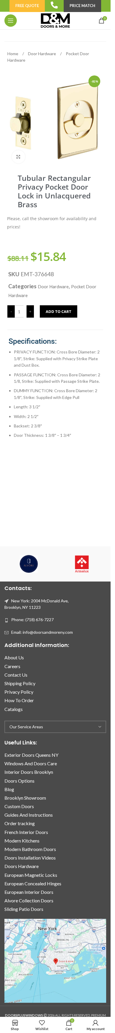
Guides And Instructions (28, 815)
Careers (12, 666)
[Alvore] (28, 564)
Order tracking (19, 823)
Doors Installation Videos (30, 857)
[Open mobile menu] (10, 20)
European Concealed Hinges (32, 883)
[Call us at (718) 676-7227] (54, 5)
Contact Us (15, 675)
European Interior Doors (28, 892)
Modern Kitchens (22, 840)
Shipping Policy (19, 683)
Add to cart (58, 311)
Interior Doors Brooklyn (28, 772)
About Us (14, 657)
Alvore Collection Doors (28, 900)
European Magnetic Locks (30, 875)
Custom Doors (19, 806)
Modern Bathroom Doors (30, 849)
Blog (9, 789)
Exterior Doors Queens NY (31, 755)
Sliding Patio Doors (23, 909)
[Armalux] (82, 564)
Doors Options (19, 780)
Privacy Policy (18, 692)
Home (13, 53)
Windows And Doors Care (30, 763)
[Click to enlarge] (18, 157)
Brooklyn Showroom (25, 798)
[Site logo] (55, 20)
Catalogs (13, 709)
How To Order (19, 700)
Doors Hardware (21, 866)
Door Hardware (42, 53)
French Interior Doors (26, 832)
